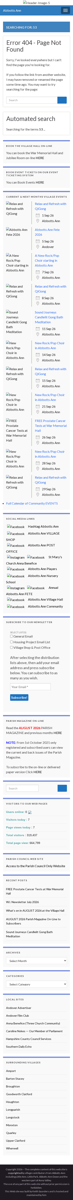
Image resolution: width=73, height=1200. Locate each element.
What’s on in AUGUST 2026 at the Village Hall (35, 910)
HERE (40, 158)
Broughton (13, 1086)
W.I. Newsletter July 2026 (22, 902)
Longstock (12, 1117)
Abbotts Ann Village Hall (44, 599)
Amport (11, 1071)
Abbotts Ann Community (44, 606)
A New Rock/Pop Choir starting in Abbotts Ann (47, 260)
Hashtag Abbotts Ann (42, 526)
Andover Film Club (17, 1015)
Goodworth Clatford (19, 1094)
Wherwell (12, 1148)
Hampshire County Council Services (28, 1039)
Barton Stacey (15, 1078)
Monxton (12, 1125)
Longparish (13, 1109)
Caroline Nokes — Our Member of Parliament (34, 1031)
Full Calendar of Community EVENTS (32, 503)
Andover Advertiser (18, 1008)
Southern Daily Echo (19, 1046)
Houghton (12, 1102)
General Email (23, 636)
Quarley (11, 1133)
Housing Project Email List (31, 642)
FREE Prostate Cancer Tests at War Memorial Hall (51, 425)
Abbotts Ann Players (41, 569)
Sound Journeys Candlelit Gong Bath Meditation (49, 317)
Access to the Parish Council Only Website (35, 866)
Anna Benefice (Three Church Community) (33, 1023)
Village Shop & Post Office (31, 647)
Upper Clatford (15, 1140)
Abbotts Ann (12, 10)
